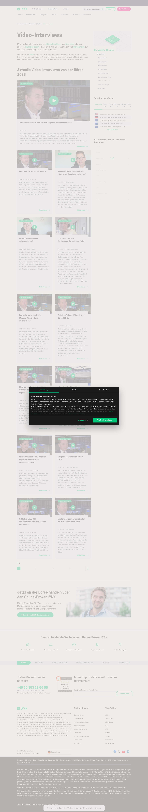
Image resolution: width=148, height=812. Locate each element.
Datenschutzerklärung (77, 414)
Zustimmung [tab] (43, 390)
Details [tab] (74, 390)
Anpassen (82, 420)
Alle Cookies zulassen (105, 420)
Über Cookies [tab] (104, 390)
